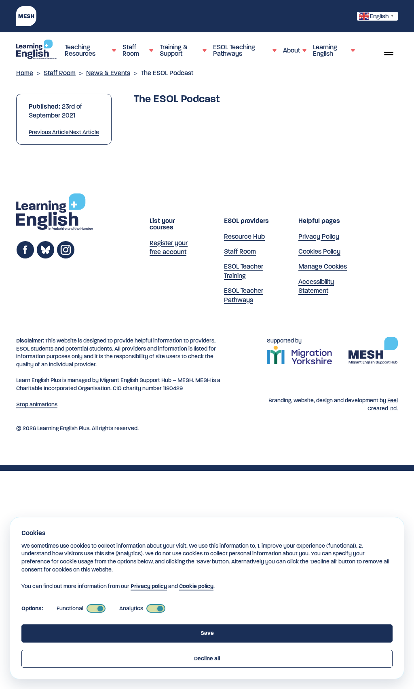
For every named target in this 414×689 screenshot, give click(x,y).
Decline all (207, 658)
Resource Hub (244, 236)
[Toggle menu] (388, 53)
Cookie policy (196, 586)
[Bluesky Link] (45, 256)
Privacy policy (149, 586)
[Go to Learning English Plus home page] (54, 213)
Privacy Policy (318, 236)
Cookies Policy (319, 251)
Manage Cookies (322, 266)
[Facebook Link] (25, 256)
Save (207, 633)
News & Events (108, 73)
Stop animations (36, 404)
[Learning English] (36, 50)
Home (24, 73)
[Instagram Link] (66, 256)
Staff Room (60, 73)
